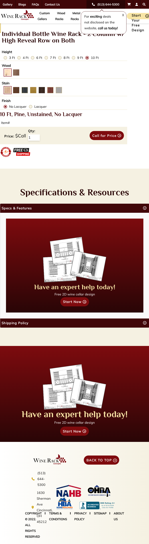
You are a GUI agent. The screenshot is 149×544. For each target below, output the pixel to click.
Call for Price (104, 136)
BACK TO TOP (99, 460)
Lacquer (40, 106)
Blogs (22, 4)
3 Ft (12, 58)
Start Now (72, 302)
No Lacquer (18, 106)
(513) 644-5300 (41, 479)
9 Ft (80, 58)
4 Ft (26, 58)
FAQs (35, 4)
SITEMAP (100, 513)
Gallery (8, 4)
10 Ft (95, 58)
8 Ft (66, 58)
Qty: (31, 131)
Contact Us (52, 4)
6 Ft (39, 58)
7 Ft (53, 58)
